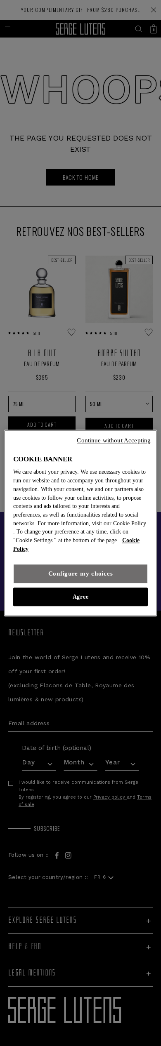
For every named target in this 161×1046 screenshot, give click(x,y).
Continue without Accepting (114, 440)
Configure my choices (80, 573)
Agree (80, 597)
